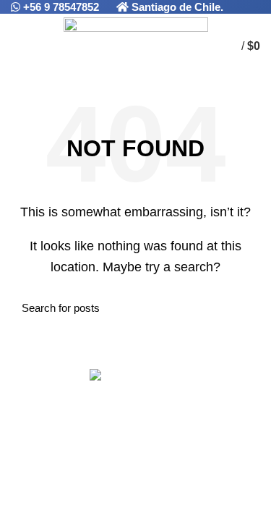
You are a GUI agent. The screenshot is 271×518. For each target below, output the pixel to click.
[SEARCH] (241, 308)
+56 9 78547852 (62, 7)
